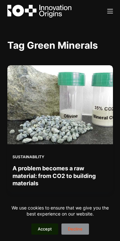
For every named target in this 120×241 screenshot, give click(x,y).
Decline (75, 228)
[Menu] (110, 11)
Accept (45, 228)
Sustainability (28, 156)
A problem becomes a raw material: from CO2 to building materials (54, 176)
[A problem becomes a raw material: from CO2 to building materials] (60, 104)
